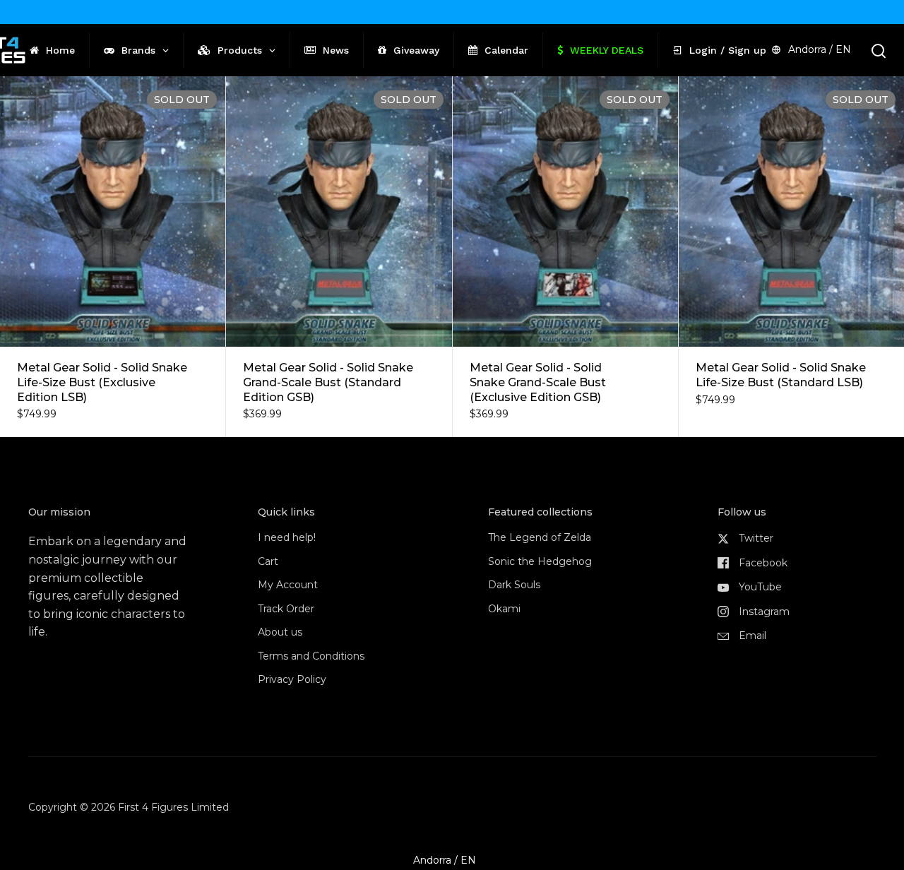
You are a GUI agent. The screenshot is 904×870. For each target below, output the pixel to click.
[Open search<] (879, 50)
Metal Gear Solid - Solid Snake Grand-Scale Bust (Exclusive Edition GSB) (565, 256)
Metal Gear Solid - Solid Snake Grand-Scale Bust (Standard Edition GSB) (338, 256)
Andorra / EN (819, 49)
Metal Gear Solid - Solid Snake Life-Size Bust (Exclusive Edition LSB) (112, 256)
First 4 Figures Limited (173, 807)
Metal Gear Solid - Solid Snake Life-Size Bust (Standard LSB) (791, 256)
